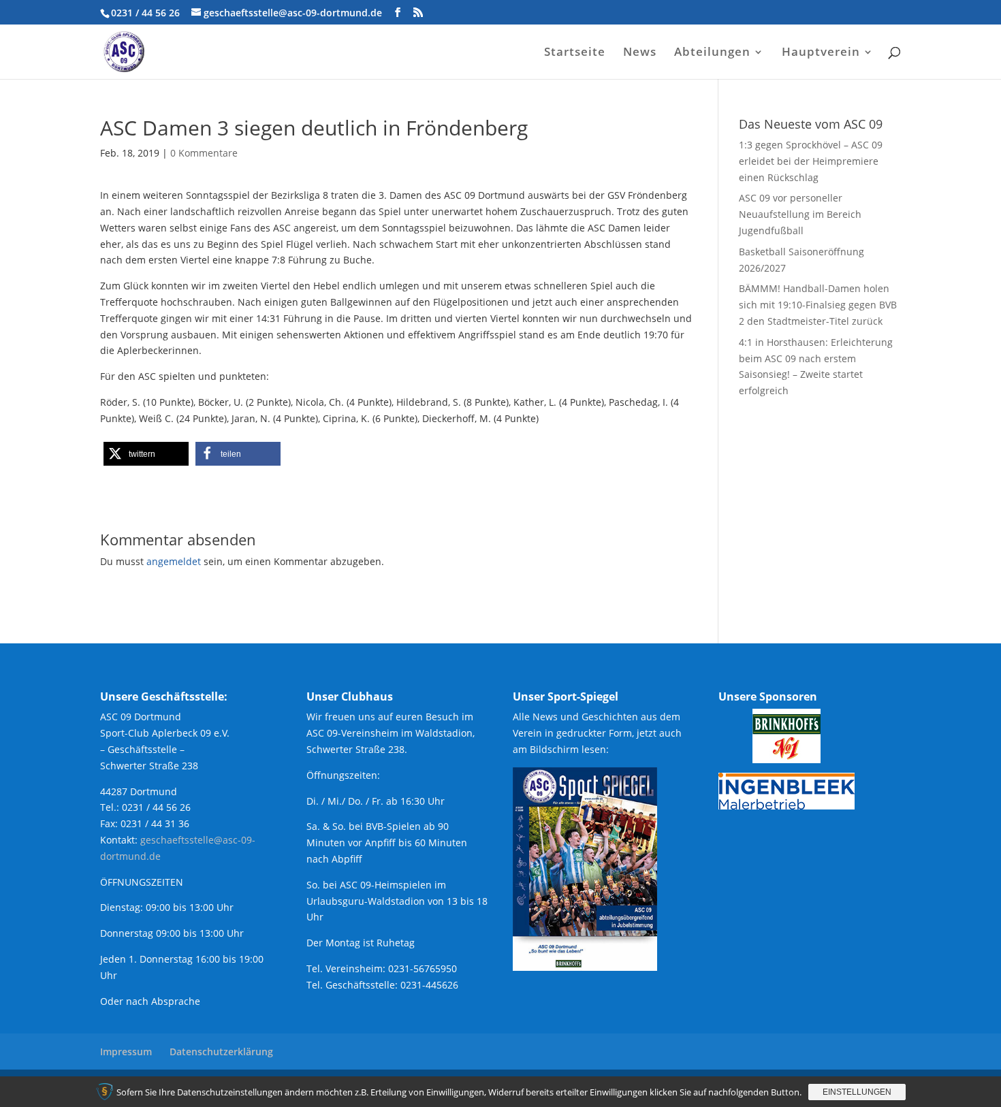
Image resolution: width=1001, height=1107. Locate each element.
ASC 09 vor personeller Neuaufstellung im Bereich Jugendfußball (800, 214)
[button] (146, 454)
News (639, 53)
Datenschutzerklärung (221, 1051)
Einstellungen (857, 1092)
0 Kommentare (204, 152)
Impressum (126, 1051)
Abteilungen (712, 53)
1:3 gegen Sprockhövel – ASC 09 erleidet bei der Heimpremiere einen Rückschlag (811, 161)
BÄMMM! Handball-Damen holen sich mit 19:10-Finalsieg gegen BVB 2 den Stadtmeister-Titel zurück (818, 304)
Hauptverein (821, 53)
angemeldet (173, 561)
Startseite (574, 53)
